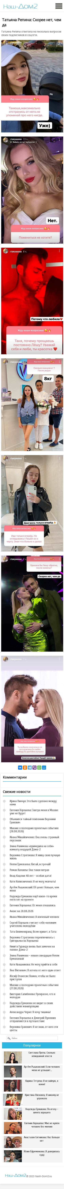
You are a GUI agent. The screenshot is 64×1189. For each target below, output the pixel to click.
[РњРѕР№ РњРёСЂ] (44, 768)
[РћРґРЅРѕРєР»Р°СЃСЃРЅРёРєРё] (25, 768)
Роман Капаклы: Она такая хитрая (29, 870)
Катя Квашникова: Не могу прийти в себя (33, 964)
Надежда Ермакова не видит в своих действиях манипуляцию (31, 1004)
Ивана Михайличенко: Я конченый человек (34, 917)
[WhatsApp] (39, 768)
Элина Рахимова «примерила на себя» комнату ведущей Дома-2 (32, 848)
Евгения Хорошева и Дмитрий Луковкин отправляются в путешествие (33, 1019)
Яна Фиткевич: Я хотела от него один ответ (35, 970)
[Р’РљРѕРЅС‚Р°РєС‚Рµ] (20, 768)
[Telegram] (30, 768)
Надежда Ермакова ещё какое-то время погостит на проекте (33, 898)
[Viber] (34, 768)
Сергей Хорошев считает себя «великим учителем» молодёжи (33, 924)
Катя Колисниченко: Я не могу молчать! (33, 881)
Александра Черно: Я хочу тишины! (30, 1012)
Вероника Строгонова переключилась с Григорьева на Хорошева (32, 939)
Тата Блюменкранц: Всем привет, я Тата (33, 931)
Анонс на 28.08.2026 (21, 911)
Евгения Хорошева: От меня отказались (32, 905)
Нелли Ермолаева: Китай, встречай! (30, 864)
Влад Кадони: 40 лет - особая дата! (30, 875)
